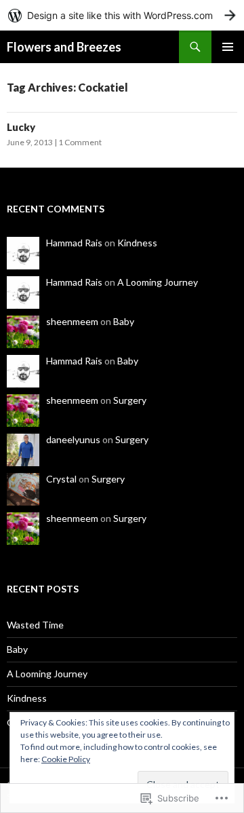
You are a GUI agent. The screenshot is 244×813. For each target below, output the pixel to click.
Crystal (61, 479)
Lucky (21, 127)
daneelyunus (73, 439)
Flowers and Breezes (64, 46)
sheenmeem (72, 321)
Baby (123, 321)
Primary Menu (227, 47)
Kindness (137, 242)
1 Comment (80, 142)
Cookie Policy (65, 759)
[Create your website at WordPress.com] (122, 15)
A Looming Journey (157, 282)
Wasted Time (35, 624)
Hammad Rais (74, 242)
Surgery (129, 400)
